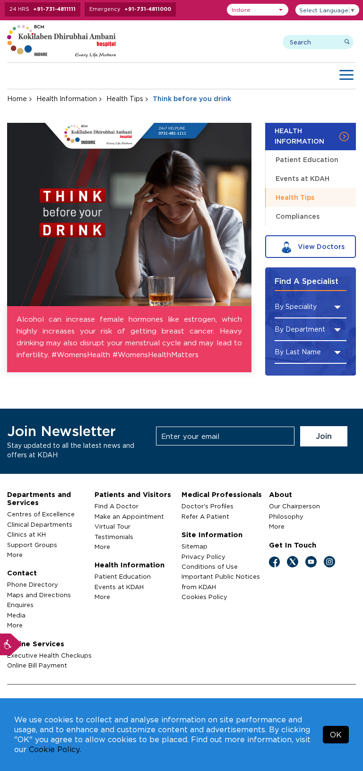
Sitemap (194, 546)
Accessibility (11, 644)
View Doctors (320, 246)
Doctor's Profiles (207, 506)
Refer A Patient (205, 516)
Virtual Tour (112, 526)
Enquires (20, 604)
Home (17, 98)
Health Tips (124, 98)
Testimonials (114, 536)
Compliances (298, 216)
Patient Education (307, 159)
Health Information (66, 98)
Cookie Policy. (55, 749)
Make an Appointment (129, 516)
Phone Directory (32, 584)
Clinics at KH (26, 534)
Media (16, 615)
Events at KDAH (302, 178)
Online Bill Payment (37, 665)
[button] (257, 10)
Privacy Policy (203, 556)
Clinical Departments (39, 524)
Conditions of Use (210, 566)
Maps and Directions (39, 594)
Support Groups (32, 544)
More (15, 554)
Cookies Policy (204, 596)
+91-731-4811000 (147, 9)
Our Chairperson (294, 506)
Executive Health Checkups (49, 655)
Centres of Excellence (41, 514)
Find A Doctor (116, 506)
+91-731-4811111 (54, 9)
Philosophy (286, 516)
